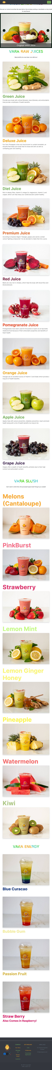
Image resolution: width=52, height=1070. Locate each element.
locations (18, 1059)
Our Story (17, 1047)
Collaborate (28, 1050)
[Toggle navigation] (49, 2)
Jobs (28, 1047)
